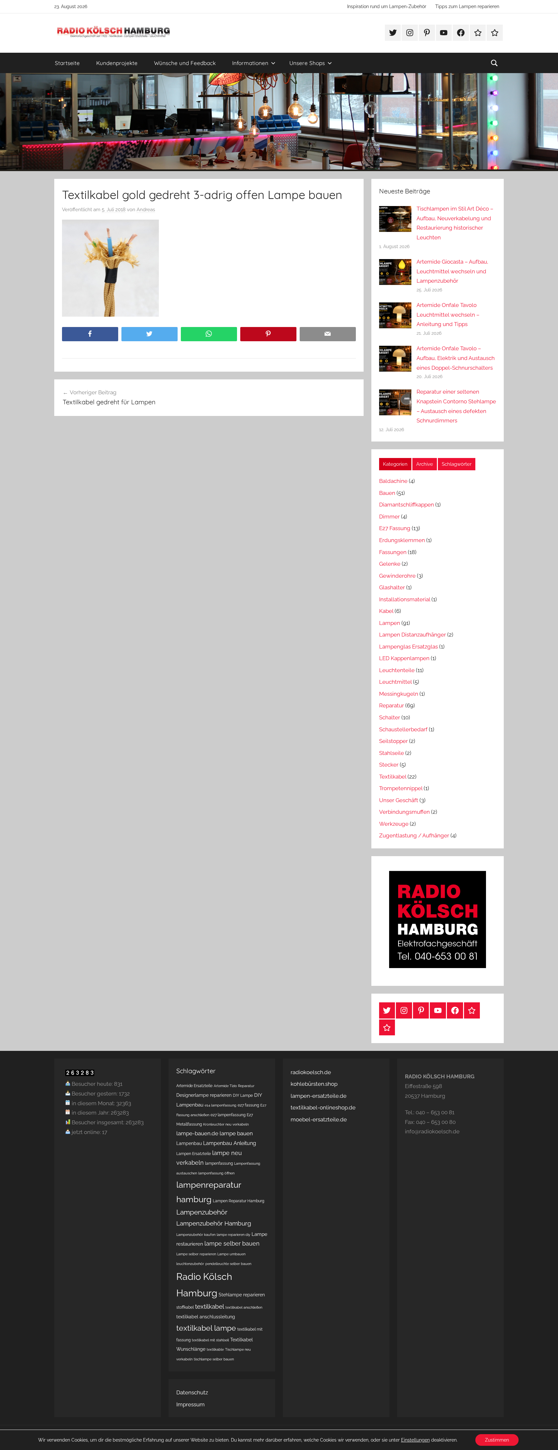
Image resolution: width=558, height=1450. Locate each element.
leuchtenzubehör (190, 1264)
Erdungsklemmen (402, 540)
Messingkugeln (398, 694)
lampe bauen (236, 1133)
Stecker (388, 764)
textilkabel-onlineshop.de (323, 1107)
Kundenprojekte (117, 63)
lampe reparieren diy (233, 1235)
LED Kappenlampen (404, 658)
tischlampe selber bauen (214, 1359)
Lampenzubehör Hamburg (213, 1223)
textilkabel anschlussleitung (205, 1316)
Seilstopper (393, 741)
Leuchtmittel (395, 682)
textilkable (215, 1349)
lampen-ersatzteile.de (318, 1096)
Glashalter (392, 587)
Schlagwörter (456, 464)
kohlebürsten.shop (314, 1084)
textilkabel (209, 1306)
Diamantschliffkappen (406, 504)
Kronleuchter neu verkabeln (226, 1124)
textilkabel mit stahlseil (210, 1340)
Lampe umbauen (231, 1254)
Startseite (67, 63)
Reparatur (391, 705)
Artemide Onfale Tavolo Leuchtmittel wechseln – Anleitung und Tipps (448, 315)
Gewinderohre (397, 575)
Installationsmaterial (404, 599)
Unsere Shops (307, 63)
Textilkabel (392, 776)
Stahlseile (391, 753)
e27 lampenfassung (228, 1114)
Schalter (389, 717)
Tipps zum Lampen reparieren (467, 6)
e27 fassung (248, 1105)
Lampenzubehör (201, 1212)
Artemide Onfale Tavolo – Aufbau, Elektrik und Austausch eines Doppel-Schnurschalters (456, 358)
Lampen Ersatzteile (193, 1153)
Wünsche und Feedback (185, 63)
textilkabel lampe (206, 1328)
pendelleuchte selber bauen (228, 1264)
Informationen (250, 63)
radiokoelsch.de (311, 1072)
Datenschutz (192, 1392)
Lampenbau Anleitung (229, 1143)
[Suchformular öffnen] (494, 63)
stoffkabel (185, 1307)
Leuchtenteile (397, 670)
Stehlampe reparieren (242, 1294)
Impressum (190, 1404)
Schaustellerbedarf (403, 729)
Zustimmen (497, 1440)
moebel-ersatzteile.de (319, 1119)
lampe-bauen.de (197, 1133)
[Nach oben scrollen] (546, 1438)
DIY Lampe (243, 1095)
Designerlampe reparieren (204, 1095)
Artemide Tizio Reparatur (234, 1086)
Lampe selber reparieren (196, 1254)
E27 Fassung (394, 528)
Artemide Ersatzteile (194, 1085)
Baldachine (393, 481)
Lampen (389, 623)
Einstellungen (415, 1440)
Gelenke (389, 564)
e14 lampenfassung (220, 1105)
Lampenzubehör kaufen (195, 1235)
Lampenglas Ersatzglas (408, 646)
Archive (424, 464)
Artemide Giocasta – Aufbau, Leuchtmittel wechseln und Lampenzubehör (452, 271)
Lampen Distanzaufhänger (412, 634)
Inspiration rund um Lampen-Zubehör (386, 6)
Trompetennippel (400, 788)
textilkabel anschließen (243, 1307)
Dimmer (389, 516)
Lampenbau (189, 1143)
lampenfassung (219, 1163)
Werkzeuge (393, 824)
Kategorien (395, 464)
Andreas (146, 210)
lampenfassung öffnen (216, 1173)
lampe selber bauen (232, 1243)
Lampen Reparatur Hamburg (238, 1200)
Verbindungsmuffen (404, 812)
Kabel (386, 611)
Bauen (387, 493)
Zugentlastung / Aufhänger (414, 835)
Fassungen (393, 552)
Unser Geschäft (398, 800)
